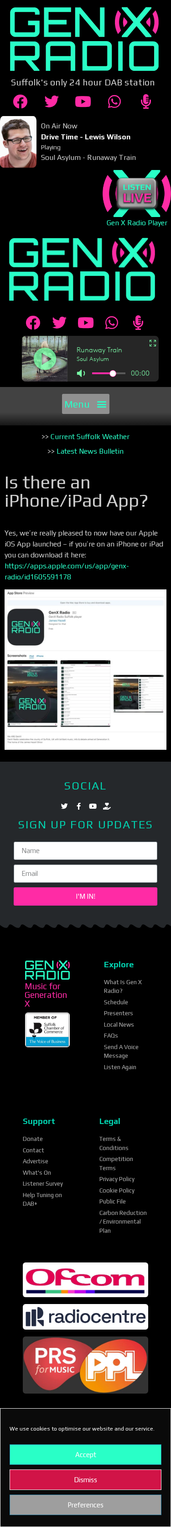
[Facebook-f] (78, 806)
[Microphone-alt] (146, 101)
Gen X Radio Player (136, 222)
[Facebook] (20, 101)
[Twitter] (51, 101)
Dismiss (85, 1480)
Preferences (85, 1505)
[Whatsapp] (114, 101)
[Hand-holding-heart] (107, 806)
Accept (85, 1454)
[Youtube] (83, 101)
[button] (85, 404)
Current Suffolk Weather (90, 436)
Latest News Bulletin (90, 451)
